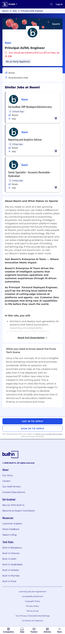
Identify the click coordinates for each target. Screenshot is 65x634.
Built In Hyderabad (12, 564)
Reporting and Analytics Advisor (25, 139)
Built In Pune (9, 581)
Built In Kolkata (10, 570)
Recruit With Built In (13, 505)
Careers (6, 481)
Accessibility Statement (32, 596)
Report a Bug (9, 534)
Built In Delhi (9, 558)
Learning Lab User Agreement (32, 591)
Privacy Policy (32, 606)
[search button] (51, 4)
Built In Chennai (10, 553)
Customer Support (12, 523)
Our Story (7, 475)
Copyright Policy (32, 601)
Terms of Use (32, 611)
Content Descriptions (13, 492)
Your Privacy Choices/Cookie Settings (33, 616)
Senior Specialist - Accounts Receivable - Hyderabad (29, 174)
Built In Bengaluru (12, 547)
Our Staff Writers (11, 486)
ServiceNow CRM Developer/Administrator (30, 106)
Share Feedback (10, 529)
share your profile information (49, 434)
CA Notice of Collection (32, 620)
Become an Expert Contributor (18, 510)
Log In (59, 4)
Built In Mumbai (11, 575)
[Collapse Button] (56, 118)
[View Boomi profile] (32, 23)
